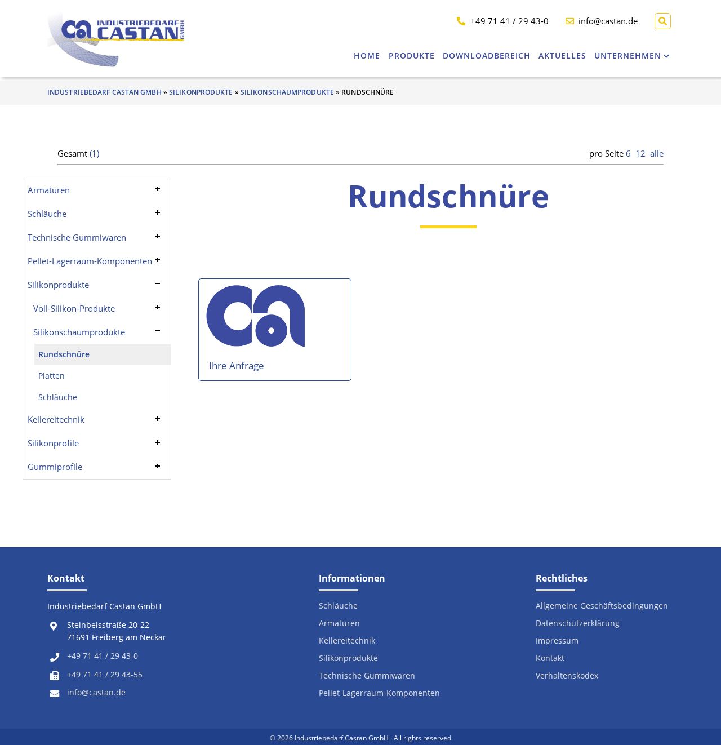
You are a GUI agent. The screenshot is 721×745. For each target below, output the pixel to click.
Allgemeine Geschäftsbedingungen (602, 606)
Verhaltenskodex (567, 676)
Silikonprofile (53, 443)
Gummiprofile (55, 466)
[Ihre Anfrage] (257, 321)
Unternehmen (627, 55)
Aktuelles (562, 55)
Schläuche (47, 213)
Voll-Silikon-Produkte (74, 308)
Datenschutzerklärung (578, 623)
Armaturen (49, 190)
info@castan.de (96, 693)
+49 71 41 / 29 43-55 (105, 674)
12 (640, 153)
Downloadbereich (487, 55)
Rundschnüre (64, 354)
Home (367, 55)
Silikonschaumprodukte (287, 92)
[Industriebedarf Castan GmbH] (116, 38)
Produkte (412, 55)
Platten (51, 376)
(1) (94, 153)
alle (657, 153)
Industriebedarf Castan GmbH (104, 92)
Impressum (557, 641)
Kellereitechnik (56, 419)
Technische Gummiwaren (77, 237)
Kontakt (550, 658)
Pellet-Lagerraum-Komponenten (90, 261)
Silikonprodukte (201, 92)
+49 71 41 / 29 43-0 (102, 656)
